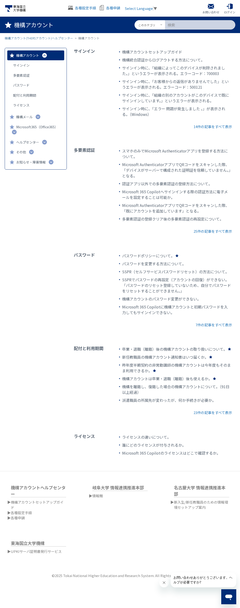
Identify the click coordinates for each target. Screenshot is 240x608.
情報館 (97, 495)
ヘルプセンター (27, 142)
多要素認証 (21, 75)
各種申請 (18, 517)
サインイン (21, 65)
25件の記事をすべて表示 (213, 231)
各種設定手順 (21, 512)
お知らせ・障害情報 (31, 162)
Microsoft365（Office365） (37, 127)
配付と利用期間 (24, 95)
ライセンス (21, 105)
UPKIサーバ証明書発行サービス (36, 551)
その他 (21, 152)
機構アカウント (27, 55)
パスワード (21, 85)
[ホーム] (15, 8)
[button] (229, 8)
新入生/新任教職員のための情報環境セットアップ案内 (201, 505)
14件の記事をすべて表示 (213, 126)
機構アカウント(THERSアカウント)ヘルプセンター (39, 38)
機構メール (24, 116)
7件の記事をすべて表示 (213, 324)
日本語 (231, 477)
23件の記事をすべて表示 (213, 412)
